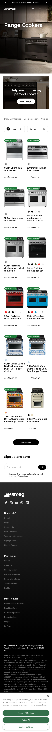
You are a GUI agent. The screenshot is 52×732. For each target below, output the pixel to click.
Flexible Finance (10, 545)
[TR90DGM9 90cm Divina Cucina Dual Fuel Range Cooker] (37, 345)
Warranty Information (13, 536)
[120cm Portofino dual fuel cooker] (37, 297)
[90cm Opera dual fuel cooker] (14, 149)
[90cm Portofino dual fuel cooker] (14, 297)
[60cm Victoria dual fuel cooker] (37, 398)
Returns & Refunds (12, 579)
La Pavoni (8, 626)
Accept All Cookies (26, 713)
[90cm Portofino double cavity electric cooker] (37, 197)
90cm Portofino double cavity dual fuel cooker (14, 268)
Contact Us (9, 527)
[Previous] (5, 2)
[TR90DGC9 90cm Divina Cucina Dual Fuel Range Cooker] (14, 398)
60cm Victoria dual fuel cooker (37, 420)
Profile (7, 588)
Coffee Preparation (12, 612)
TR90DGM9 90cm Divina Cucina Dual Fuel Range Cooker (37, 369)
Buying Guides (10, 541)
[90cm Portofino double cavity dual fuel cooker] (14, 247)
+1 (20, 312)
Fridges (7, 622)
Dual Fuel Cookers (12, 119)
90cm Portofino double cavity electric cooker (35, 218)
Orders (7, 561)
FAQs (6, 522)
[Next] (46, 2)
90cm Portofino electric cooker (35, 269)
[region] (26, 712)
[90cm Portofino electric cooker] (37, 247)
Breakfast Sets (10, 608)
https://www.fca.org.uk (19, 672)
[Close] (48, 696)
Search (7, 518)
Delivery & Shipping (12, 574)
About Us (8, 565)
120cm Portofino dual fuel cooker (35, 317)
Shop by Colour (10, 570)
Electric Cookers (31, 119)
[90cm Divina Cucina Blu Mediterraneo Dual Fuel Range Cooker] (14, 345)
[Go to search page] (33, 9)
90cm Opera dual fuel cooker (13, 169)
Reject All (26, 720)
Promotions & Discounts (14, 603)
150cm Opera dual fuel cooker (36, 169)
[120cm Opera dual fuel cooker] (14, 197)
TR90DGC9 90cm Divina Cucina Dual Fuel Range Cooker (14, 419)
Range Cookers (10, 617)
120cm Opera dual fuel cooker (13, 219)
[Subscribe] (42, 467)
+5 (42, 264)
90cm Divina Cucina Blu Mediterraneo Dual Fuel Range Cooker (14, 367)
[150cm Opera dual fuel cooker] (37, 149)
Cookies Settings (26, 727)
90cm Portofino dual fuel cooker (13, 317)
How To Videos (10, 532)
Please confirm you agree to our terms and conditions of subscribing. (25, 475)
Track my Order (10, 583)
